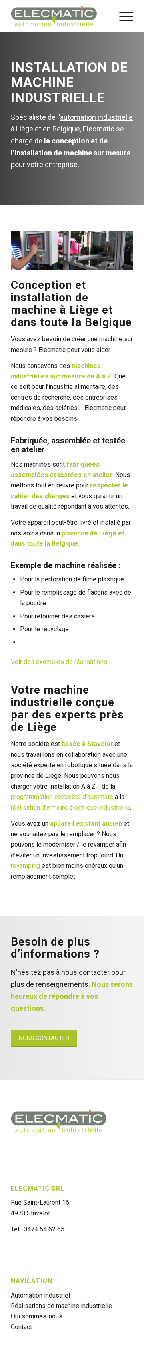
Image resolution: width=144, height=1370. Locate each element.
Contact (21, 1327)
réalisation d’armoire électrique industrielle (70, 807)
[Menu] (122, 16)
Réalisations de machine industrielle (61, 1306)
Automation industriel (40, 1295)
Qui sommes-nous (36, 1316)
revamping (25, 865)
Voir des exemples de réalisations (59, 662)
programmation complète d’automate (62, 797)
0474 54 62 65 (44, 1229)
